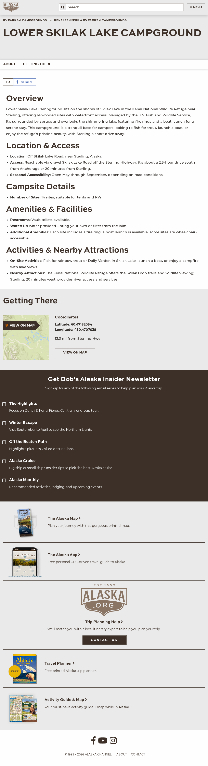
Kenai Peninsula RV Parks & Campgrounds (90, 20)
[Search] (63, 7)
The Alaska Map (63, 519)
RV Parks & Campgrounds (25, 20)
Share (26, 82)
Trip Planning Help (103, 622)
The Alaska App (63, 555)
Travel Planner (58, 663)
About (9, 64)
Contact (138, 754)
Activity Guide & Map (64, 700)
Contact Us (104, 640)
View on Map (75, 352)
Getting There (37, 64)
